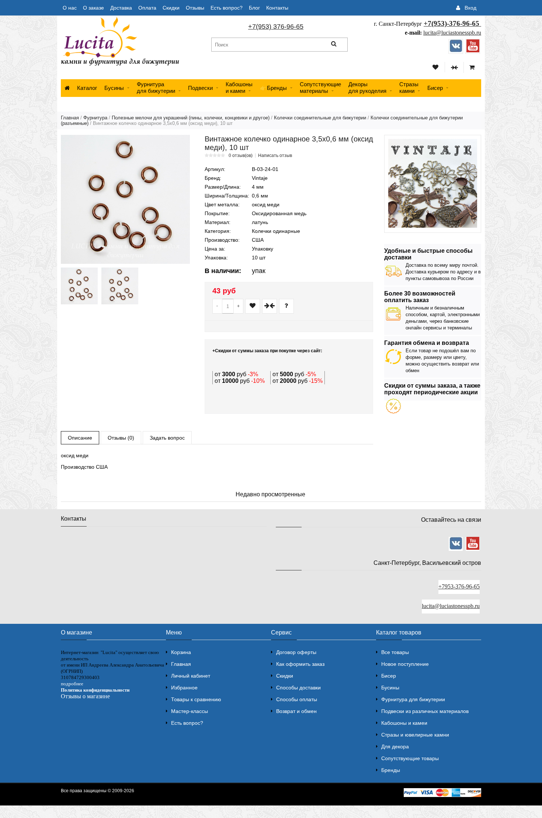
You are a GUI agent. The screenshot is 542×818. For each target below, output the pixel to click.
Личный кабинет (190, 676)
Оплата (147, 8)
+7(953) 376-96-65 (275, 26)
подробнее (72, 683)
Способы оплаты (296, 699)
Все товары (395, 652)
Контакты (277, 8)
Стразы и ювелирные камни (415, 735)
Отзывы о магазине (85, 696)
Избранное (184, 688)
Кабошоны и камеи (404, 723)
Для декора (395, 746)
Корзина (181, 652)
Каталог (87, 88)
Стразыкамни (408, 87)
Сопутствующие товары (410, 758)
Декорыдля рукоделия (367, 87)
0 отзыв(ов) (241, 155)
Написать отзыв (275, 155)
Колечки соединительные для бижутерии (320, 117)
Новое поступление (405, 664)
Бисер (435, 88)
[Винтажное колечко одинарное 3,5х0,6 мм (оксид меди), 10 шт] (125, 199)
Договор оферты (296, 652)
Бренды (390, 770)
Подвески (200, 88)
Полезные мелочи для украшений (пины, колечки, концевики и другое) (191, 117)
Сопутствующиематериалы (320, 87)
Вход (470, 8)
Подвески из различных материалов (425, 711)
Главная (70, 117)
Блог (254, 8)
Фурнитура (95, 117)
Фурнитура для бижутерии (156, 87)
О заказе (93, 8)
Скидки (171, 8)
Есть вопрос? (227, 8)
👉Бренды (273, 88)
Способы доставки (298, 688)
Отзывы (195, 8)
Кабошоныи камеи (239, 87)
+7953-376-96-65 (459, 586)
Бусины (114, 88)
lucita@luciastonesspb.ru (452, 32)
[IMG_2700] (119, 286)
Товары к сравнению (196, 699)
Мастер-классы (189, 711)
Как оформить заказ (300, 664)
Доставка (121, 8)
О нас (70, 8)
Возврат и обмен (296, 711)
